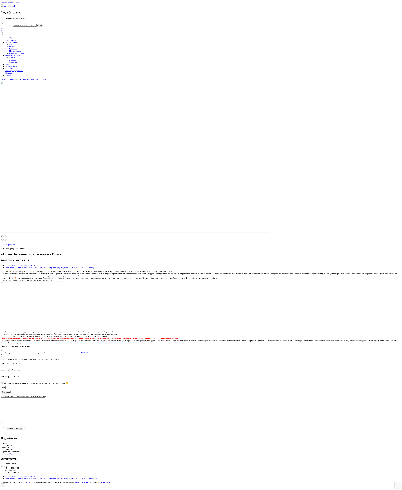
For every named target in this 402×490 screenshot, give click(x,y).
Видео (11, 47)
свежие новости (11, 66)
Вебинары (13, 49)
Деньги (12, 58)
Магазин (8, 73)
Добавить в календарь (14, 429)
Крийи (7, 64)
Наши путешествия (16, 53)
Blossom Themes (81, 482)
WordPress (105, 482)
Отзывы (8, 75)
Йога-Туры (9, 38)
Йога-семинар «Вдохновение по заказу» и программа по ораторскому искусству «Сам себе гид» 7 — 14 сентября (51, 267)
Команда (8, 68)
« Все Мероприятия (8, 245)
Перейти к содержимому (10, 2)
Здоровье (12, 60)
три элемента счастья (13, 55)
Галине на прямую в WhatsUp (76, 353)
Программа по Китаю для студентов (20, 265)
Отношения (13, 62)
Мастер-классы (15, 51)
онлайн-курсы (10, 40)
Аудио (11, 44)
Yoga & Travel (11, 12)
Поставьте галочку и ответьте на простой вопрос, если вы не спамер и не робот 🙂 (35, 383)
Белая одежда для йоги (14, 71)
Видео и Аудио (11, 42)
